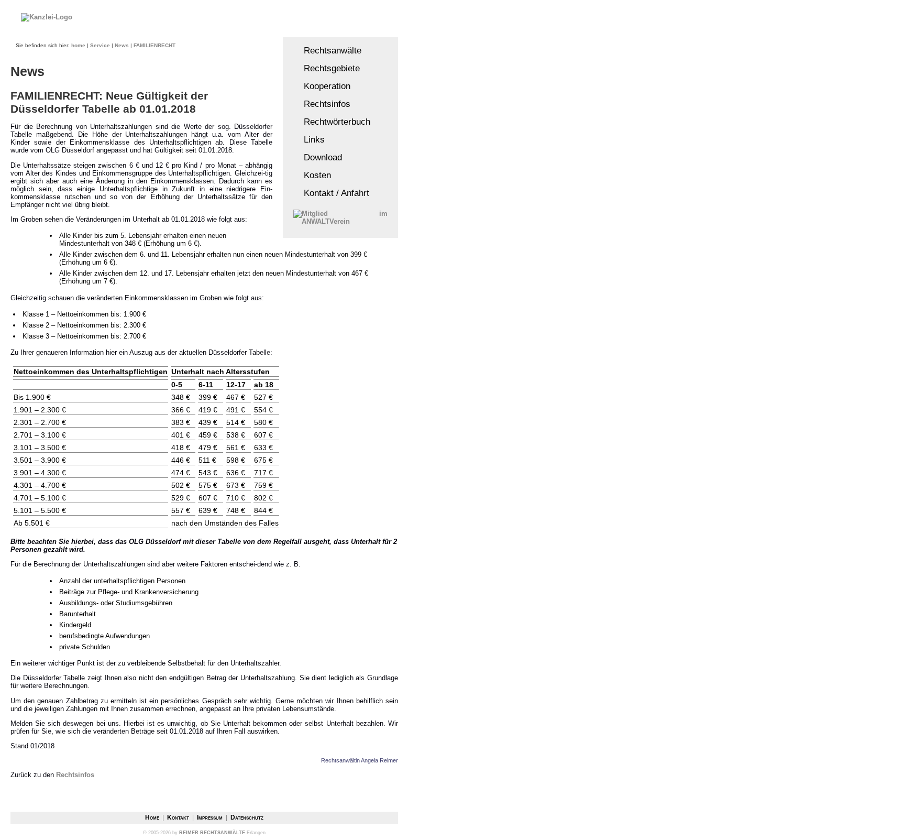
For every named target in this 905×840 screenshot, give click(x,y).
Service (100, 45)
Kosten (312, 175)
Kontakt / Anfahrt (331, 193)
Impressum (210, 817)
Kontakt (179, 817)
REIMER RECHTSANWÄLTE (212, 832)
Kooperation (321, 86)
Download (317, 157)
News (122, 45)
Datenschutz (246, 817)
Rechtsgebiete (326, 68)
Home (153, 817)
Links (309, 139)
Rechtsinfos (321, 104)
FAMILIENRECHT (154, 45)
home (78, 45)
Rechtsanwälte (327, 50)
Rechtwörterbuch (331, 121)
